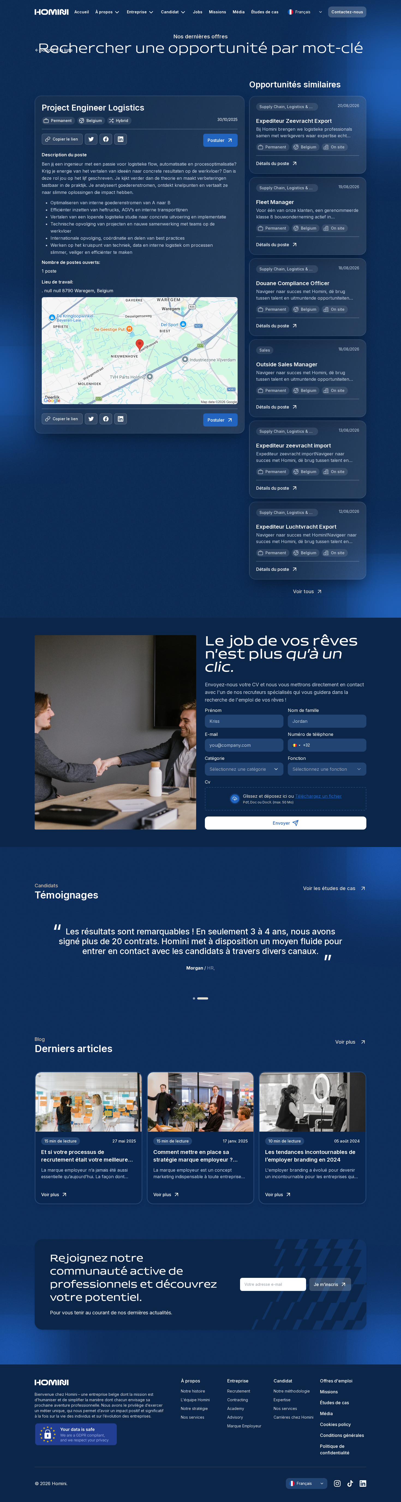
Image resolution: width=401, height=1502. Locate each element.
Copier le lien (65, 139)
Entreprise (137, 12)
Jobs (197, 12)
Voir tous (303, 591)
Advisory (235, 1417)
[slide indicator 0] (198, 998)
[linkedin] (363, 1483)
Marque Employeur (244, 1426)
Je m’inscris (326, 1284)
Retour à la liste (57, 50)
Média (239, 12)
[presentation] (285, 799)
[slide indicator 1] (207, 998)
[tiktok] (350, 1483)
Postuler (216, 140)
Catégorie (215, 758)
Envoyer (281, 823)
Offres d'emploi (336, 1381)
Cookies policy (335, 1424)
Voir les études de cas (329, 888)
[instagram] (337, 1483)
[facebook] (106, 139)
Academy (235, 1408)
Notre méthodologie (292, 1391)
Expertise (282, 1399)
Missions (217, 12)
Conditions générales (342, 1435)
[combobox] (238, 769)
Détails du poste (272, 163)
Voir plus (345, 1042)
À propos (104, 12)
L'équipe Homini (195, 1399)
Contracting (237, 1399)
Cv (207, 782)
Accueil (81, 12)
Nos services (192, 1417)
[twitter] (91, 139)
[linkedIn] (120, 139)
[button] (294, 745)
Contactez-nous (347, 12)
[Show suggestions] (277, 769)
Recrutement (238, 1391)
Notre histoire (193, 1391)
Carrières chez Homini (293, 1417)
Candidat (170, 12)
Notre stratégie (194, 1408)
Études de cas (265, 12)
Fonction (297, 758)
